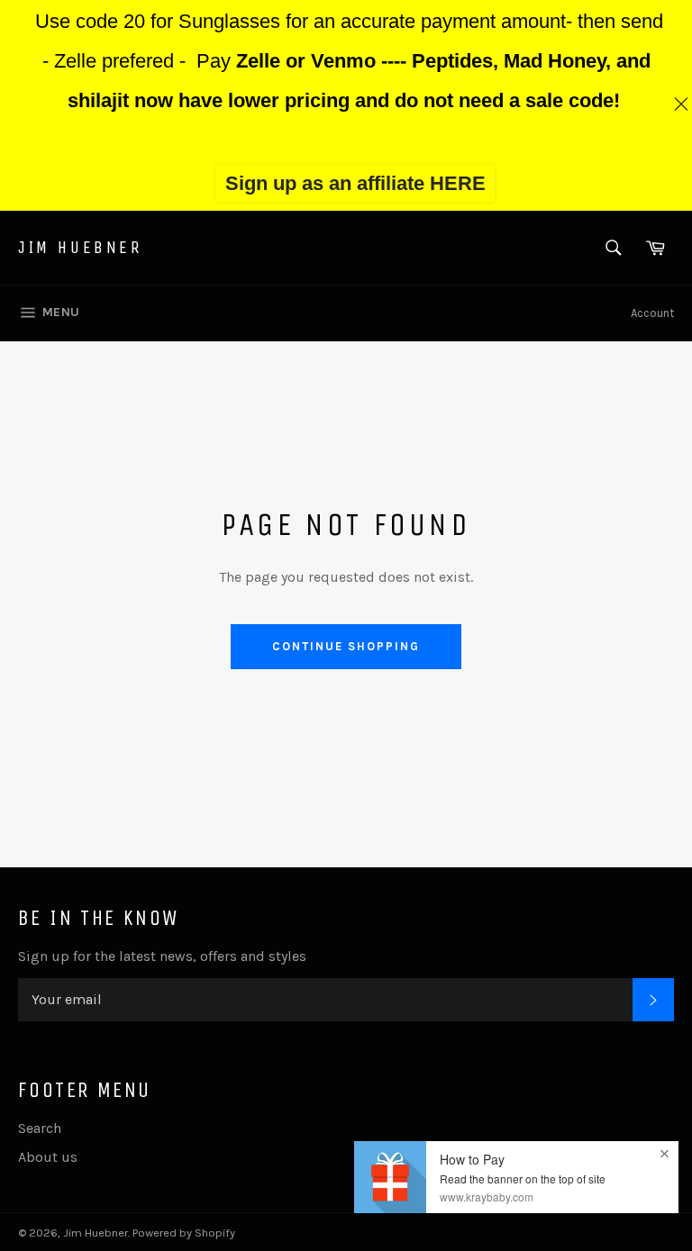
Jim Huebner (80, 247)
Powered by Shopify (183, 1232)
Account (652, 313)
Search (39, 1128)
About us (47, 1156)
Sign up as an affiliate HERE (355, 183)
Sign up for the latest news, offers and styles (162, 956)
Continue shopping (345, 646)
